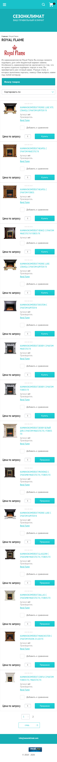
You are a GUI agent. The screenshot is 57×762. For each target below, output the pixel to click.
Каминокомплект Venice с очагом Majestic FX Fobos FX (37, 232)
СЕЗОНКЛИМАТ (28, 16)
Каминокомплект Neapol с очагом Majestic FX (33, 150)
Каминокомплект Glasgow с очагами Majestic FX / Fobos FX (35, 555)
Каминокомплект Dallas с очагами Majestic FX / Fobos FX (35, 596)
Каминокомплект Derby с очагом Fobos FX (37, 388)
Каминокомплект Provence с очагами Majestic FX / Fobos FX (35, 473)
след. (27, 725)
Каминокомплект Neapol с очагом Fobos (33, 191)
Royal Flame (25, 120)
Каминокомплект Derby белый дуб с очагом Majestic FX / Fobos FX (36, 430)
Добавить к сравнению (37, 127)
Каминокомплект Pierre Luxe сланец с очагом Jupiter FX (35, 265)
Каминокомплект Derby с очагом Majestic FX (37, 347)
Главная (5, 36)
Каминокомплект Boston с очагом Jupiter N (33, 306)
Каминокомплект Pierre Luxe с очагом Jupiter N (35, 514)
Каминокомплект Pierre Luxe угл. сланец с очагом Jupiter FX (37, 109)
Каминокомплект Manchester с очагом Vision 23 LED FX (36, 637)
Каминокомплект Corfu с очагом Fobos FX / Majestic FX (37, 678)
